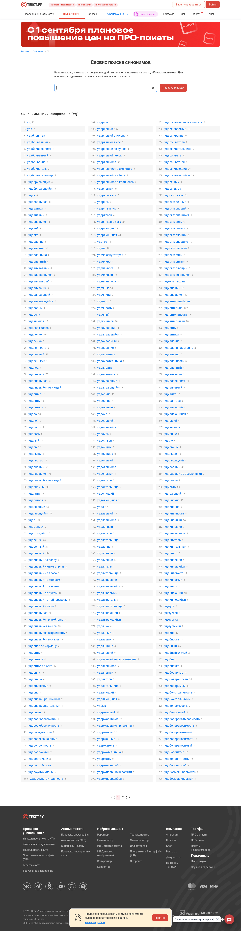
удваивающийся (108, 387)
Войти (212, 4)
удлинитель (172, 540)
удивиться (171, 334)
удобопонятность (176, 758)
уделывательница (110, 606)
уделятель (104, 679)
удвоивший (105, 420)
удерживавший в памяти (114, 772)
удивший (170, 420)
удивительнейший (177, 301)
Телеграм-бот (31, 865)
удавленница (37, 255)
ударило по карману (42, 646)
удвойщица (105, 453)
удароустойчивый (41, 772)
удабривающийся (40, 188)
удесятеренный (175, 202)
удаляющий (36, 507)
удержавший (106, 712)
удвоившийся (106, 427)
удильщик (171, 453)
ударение (35, 540)
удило (168, 440)
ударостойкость (39, 765)
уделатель (104, 533)
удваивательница (109, 361)
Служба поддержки (203, 867)
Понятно (160, 918)
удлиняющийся (175, 599)
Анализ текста (70, 13)
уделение (103, 546)
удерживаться (174, 162)
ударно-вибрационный (44, 699)
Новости (171, 840)
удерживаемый (175, 129)
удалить (34, 400)
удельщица (105, 646)
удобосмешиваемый (178, 778)
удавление (35, 241)
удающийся (105, 321)
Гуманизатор (105, 840)
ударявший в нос (109, 142)
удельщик (104, 639)
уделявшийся (106, 666)
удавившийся (37, 221)
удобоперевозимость (179, 725)
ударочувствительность (46, 778)
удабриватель (37, 168)
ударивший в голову (42, 560)
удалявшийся (37, 473)
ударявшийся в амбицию (114, 168)
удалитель (35, 394)
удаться (102, 241)
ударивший (36, 553)
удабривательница (40, 175)
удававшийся (37, 202)
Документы (173, 857)
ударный (34, 712)
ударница (35, 679)
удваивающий (107, 381)
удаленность (37, 347)
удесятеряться (174, 261)
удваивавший (106, 328)
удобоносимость (176, 705)
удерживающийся (177, 175)
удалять (34, 493)
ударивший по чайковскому (47, 599)
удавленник (36, 248)
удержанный (106, 739)
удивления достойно (178, 347)
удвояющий (105, 493)
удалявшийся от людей (44, 480)
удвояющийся (107, 500)
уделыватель (106, 599)
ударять (103, 202)
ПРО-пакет (197, 840)
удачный (103, 314)
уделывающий (107, 613)
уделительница (108, 573)
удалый (33, 440)
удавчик (34, 314)
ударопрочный (38, 752)
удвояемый (105, 473)
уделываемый (107, 593)
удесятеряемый (175, 248)
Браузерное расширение (38, 870)
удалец (33, 367)
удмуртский (172, 626)
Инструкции (198, 861)
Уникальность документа (39, 844)
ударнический (38, 686)
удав (31, 195)
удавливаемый (39, 281)
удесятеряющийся (177, 274)
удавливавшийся (40, 274)
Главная (25, 51)
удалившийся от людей (44, 387)
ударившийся (37, 613)
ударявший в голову (111, 135)
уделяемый (105, 672)
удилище (170, 434)
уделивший (105, 560)
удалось (34, 434)
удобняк (170, 659)
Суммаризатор (139, 840)
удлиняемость (174, 573)
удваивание (105, 347)
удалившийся (37, 381)
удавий (33, 228)
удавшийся (36, 321)
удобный (170, 646)
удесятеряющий (175, 268)
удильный (171, 447)
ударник (34, 672)
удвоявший (105, 460)
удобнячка (171, 666)
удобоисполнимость (178, 692)
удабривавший (37, 142)
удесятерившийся (176, 215)
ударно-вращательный (44, 705)
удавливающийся (40, 301)
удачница (104, 294)
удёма (101, 705)
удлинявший (173, 560)
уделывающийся (109, 619)
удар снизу (36, 526)
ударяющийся (107, 235)
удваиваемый (107, 341)
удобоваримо (173, 672)
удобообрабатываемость (182, 719)
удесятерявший (175, 235)
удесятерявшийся (176, 241)
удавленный (37, 261)
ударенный (36, 546)
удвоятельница (108, 487)
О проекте (172, 834)
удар (31, 520)
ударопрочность (39, 745)
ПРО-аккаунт (84, 5)
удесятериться (174, 228)
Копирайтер (104, 861)
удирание (171, 480)
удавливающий (39, 294)
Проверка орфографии (75, 834)
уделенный (105, 553)
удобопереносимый (178, 745)
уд (28, 122)
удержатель (105, 745)
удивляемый (173, 387)
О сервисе (136, 861)
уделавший (105, 513)
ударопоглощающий (42, 739)
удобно (169, 632)
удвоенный (105, 407)
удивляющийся (175, 414)
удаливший (36, 374)
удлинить (171, 553)
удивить (170, 328)
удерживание (173, 135)
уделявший (105, 652)
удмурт (169, 606)
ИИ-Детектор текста (109, 845)
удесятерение (174, 195)
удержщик (171, 182)
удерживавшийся (109, 778)
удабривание (36, 162)
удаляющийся (38, 513)
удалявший (36, 467)
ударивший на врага (42, 573)
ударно (33, 692)
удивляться (172, 400)
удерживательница (177, 148)
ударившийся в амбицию (45, 619)
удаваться (35, 208)
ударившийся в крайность (46, 632)
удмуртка (171, 619)
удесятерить (173, 221)
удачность (104, 308)
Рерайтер (103, 834)
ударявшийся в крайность (115, 182)
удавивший (36, 215)
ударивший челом (41, 606)
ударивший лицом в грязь (46, 566)
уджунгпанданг (175, 281)
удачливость (106, 268)
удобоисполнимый (177, 699)
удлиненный (173, 520)
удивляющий (173, 407)
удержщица (172, 188)
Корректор (103, 866)
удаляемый (36, 487)
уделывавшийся (108, 586)
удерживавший (108, 765)
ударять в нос (106, 208)
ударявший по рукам (111, 148)
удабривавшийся (39, 148)
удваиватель (106, 354)
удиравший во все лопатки (183, 473)
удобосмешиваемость (180, 772)
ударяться (104, 215)
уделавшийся (106, 520)
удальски (35, 453)
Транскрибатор (139, 834)
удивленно (171, 354)
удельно (103, 626)
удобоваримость (176, 679)
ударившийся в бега (42, 626)
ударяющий (105, 228)
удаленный (36, 354)
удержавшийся (107, 719)
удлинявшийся (174, 566)
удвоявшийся (106, 467)
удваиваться (106, 374)
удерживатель (174, 142)
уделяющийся (107, 699)
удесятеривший (175, 208)
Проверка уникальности (39, 14)
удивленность (174, 361)
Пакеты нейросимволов (62, 5)
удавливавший (38, 268)
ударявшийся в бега (111, 175)
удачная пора (106, 281)
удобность (171, 639)
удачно (102, 301)
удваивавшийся (108, 334)
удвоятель (104, 480)
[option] (120, 34)
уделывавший (107, 579)
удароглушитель (40, 732)
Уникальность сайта (35, 849)
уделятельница (108, 686)
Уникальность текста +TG (39, 838)
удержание (105, 732)
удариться (35, 659)
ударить (34, 652)
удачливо (103, 261)
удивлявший (173, 374)
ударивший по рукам (42, 593)
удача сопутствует (110, 255)
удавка (33, 235)
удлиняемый (173, 579)
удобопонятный (175, 765)
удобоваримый (175, 686)
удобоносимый (174, 712)
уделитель (104, 566)
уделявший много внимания (116, 659)
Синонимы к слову (72, 845)
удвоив (102, 414)
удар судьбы (37, 533)
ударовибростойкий (42, 719)
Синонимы (38, 51)
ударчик (103, 122)
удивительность (175, 314)
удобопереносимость (179, 739)
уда (29, 129)
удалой (33, 420)
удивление (171, 341)
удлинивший (173, 526)
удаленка (35, 341)
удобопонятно (174, 752)
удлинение (171, 500)
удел (100, 507)
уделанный (105, 526)
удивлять (171, 394)
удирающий (172, 493)
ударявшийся (106, 162)
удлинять (171, 586)
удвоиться (104, 440)
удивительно (173, 308)
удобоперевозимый (178, 732)
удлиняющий (173, 593)
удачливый (105, 274)
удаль (32, 447)
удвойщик (104, 447)
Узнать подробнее (95, 922)
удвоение (103, 394)
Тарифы (92, 14)
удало (32, 414)
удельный (104, 632)
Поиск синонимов (173, 88)
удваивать (104, 367)
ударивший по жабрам (44, 579)
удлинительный (175, 546)
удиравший (172, 467)
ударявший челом (109, 155)
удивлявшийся (174, 381)
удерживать (173, 155)
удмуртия (171, 613)
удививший (172, 288)
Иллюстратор (138, 845)
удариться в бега (40, 666)
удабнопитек (36, 135)
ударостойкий (38, 758)
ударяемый (105, 188)
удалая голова (38, 328)
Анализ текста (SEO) (73, 840)
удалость (34, 427)
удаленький (36, 361)
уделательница (108, 540)
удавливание (37, 288)
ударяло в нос (107, 195)
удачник (103, 288)
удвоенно (103, 400)
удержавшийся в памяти (114, 725)
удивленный (173, 367)
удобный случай (175, 652)
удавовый (35, 308)
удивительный (174, 321)
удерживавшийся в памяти (183, 122)
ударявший (105, 129)
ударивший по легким (43, 586)
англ (211, 14)
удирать (170, 487)
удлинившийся (174, 533)
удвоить (103, 434)
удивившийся (173, 294)
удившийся (172, 427)
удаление (35, 334)
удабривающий (39, 182)
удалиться (35, 407)
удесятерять (173, 255)
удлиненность (174, 513)
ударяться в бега (109, 221)
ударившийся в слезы (43, 639)
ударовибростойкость (43, 725)
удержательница (109, 752)
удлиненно (171, 507)
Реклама (168, 14)
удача (101, 248)
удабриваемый (37, 155)
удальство (35, 460)
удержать (104, 758)
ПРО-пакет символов (105, 5)
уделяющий (105, 692)
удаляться (35, 500)
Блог (182, 14)
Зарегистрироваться (189, 4)
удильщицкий (174, 460)
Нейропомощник (115, 14)
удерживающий (175, 168)
